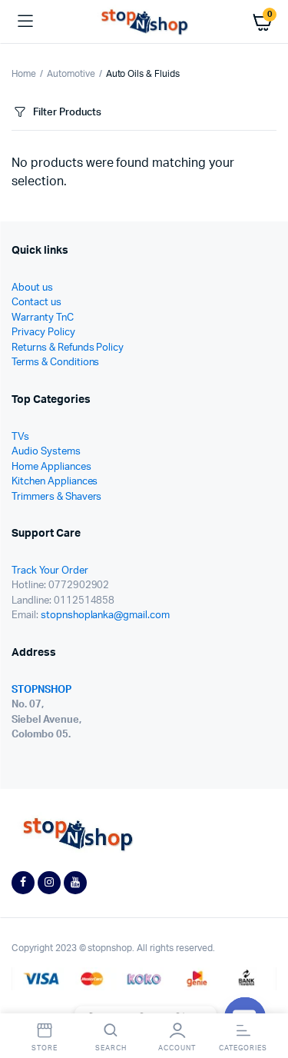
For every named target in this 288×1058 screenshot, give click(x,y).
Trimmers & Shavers (56, 497)
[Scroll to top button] (263, 996)
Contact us (36, 303)
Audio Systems (46, 452)
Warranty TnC (43, 318)
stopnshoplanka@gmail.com (105, 615)
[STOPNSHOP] (144, 22)
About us (32, 288)
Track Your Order (50, 571)
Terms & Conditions (55, 363)
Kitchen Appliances (55, 482)
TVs (20, 437)
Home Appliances (51, 467)
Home (24, 73)
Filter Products (67, 113)
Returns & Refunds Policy (68, 348)
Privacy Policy (43, 333)
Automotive (71, 73)
